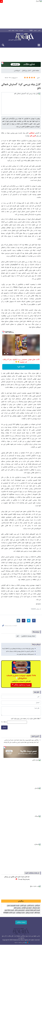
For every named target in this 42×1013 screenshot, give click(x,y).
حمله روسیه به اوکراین (28, 636)
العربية (35, 30)
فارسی (39, 30)
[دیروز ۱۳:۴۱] (35, 879)
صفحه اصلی (35, 70)
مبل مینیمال (36, 908)
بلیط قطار (37, 913)
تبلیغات (13, 30)
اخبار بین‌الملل (26, 70)
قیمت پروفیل (29, 913)
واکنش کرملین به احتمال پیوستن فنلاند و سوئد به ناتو (20, 651)
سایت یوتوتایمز (20, 913)
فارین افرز (33, 136)
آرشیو (10, 30)
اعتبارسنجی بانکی (19, 910)
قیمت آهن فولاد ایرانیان (32, 910)
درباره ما (16, 30)
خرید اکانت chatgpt (9, 913)
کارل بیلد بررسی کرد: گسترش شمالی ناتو (21, 86)
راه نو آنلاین (30, 905)
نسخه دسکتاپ (21, 922)
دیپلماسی (17, 70)
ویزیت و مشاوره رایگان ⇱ (21, 684)
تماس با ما (21, 30)
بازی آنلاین (23, 905)
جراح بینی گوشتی (26, 908)
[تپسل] (2, 63)
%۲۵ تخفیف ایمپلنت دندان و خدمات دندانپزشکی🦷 (21, 677)
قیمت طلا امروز (9, 910)
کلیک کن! (21, 366)
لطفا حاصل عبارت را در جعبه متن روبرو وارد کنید (26, 719)
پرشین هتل (17, 908)
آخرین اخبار (35, 736)
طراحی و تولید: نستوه (20, 942)
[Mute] (7, 353)
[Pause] (4, 353)
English (31, 30)
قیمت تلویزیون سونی (13, 905)
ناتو (18, 636)
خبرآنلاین (21, 37)
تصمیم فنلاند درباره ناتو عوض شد (25, 654)
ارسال (4, 727)
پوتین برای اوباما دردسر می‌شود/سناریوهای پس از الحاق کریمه (18, 649)
